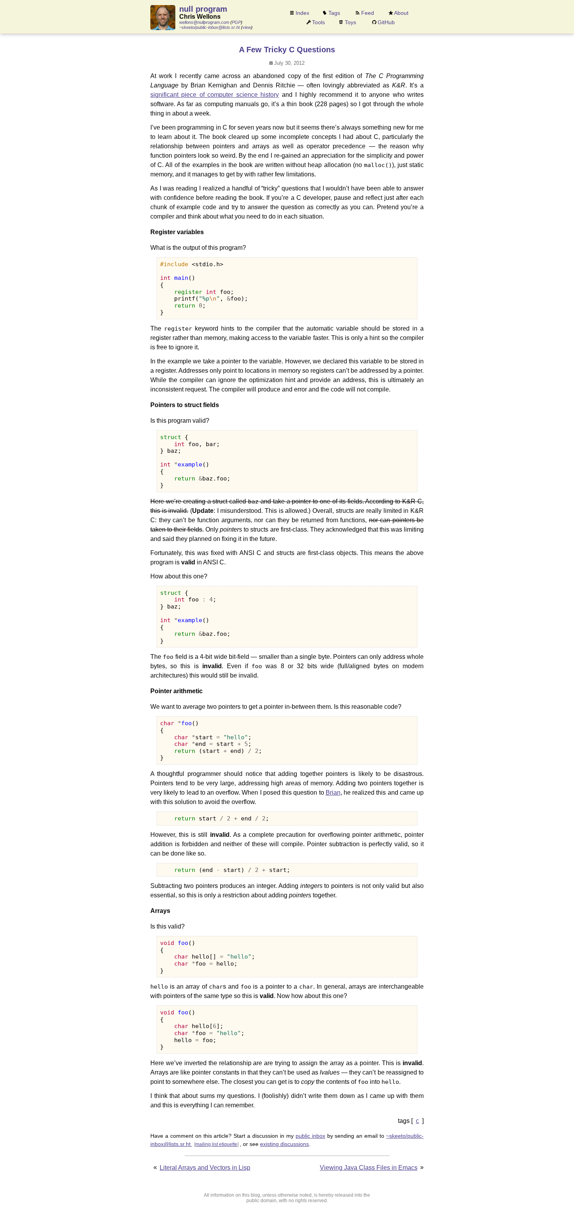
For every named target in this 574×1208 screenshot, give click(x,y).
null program (203, 9)
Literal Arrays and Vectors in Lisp (205, 1167)
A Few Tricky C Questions (287, 49)
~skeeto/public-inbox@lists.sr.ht (209, 27)
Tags (334, 13)
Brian (333, 792)
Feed (367, 13)
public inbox (310, 1136)
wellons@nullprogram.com (204, 22)
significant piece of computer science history (214, 94)
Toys (350, 22)
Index (302, 13)
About (401, 13)
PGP (236, 22)
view (246, 27)
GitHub (386, 22)
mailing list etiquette (216, 1144)
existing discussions (284, 1144)
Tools (318, 22)
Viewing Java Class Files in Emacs (368, 1167)
